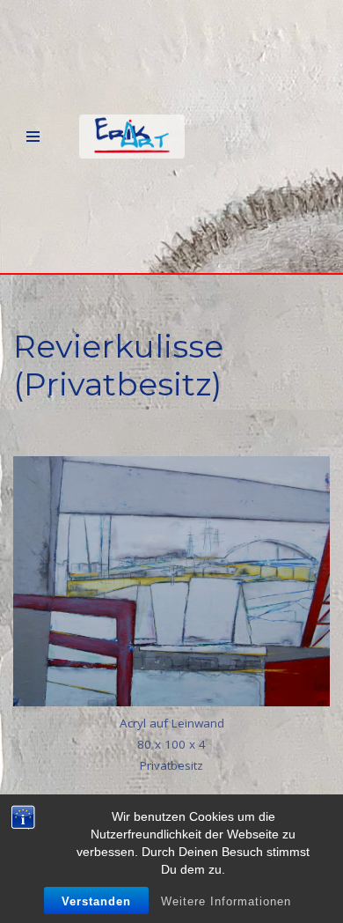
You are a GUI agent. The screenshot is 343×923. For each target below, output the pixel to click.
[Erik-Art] (132, 136)
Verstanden (96, 901)
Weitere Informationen (226, 901)
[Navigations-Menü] (33, 136)
